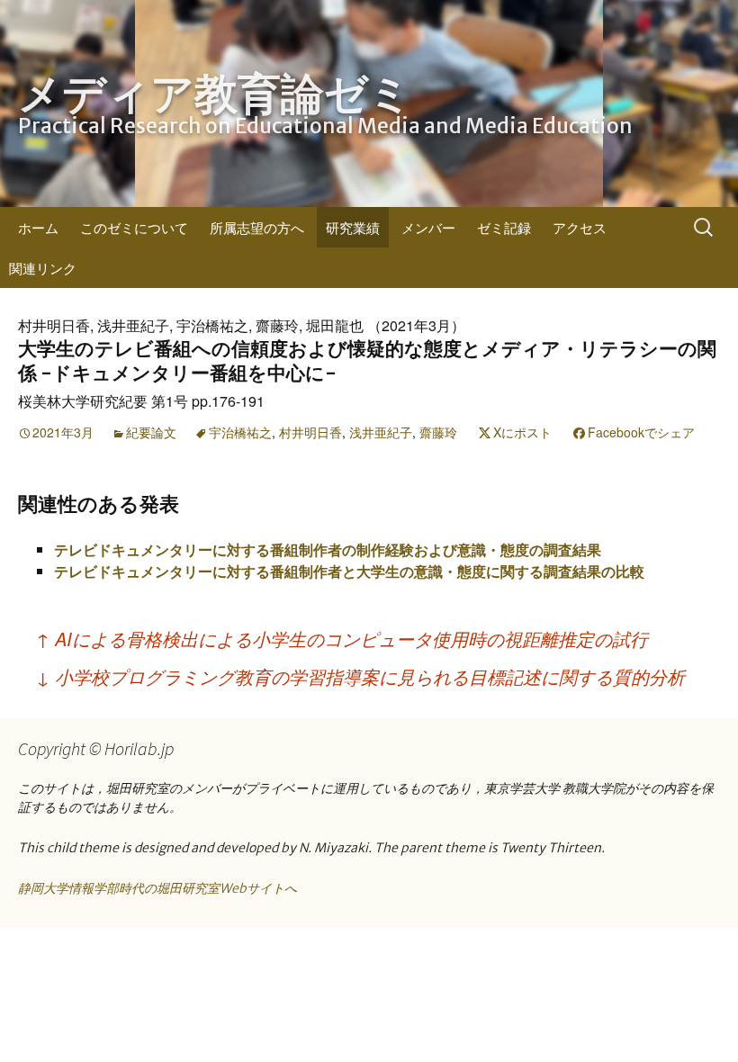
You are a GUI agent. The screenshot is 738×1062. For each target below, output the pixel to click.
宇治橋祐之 (240, 432)
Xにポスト (522, 432)
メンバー (428, 227)
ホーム (38, 227)
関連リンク (42, 267)
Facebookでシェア (641, 432)
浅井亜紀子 (380, 432)
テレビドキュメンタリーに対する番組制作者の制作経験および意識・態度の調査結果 (327, 549)
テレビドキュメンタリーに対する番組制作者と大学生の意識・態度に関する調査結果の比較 (349, 571)
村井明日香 (310, 432)
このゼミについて (134, 227)
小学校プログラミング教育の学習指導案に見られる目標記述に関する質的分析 (360, 676)
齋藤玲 (438, 432)
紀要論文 (151, 432)
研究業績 (353, 227)
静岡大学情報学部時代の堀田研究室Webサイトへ (157, 888)
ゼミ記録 (504, 227)
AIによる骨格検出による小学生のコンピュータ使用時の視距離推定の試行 (342, 639)
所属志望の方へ (257, 227)
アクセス (580, 227)
